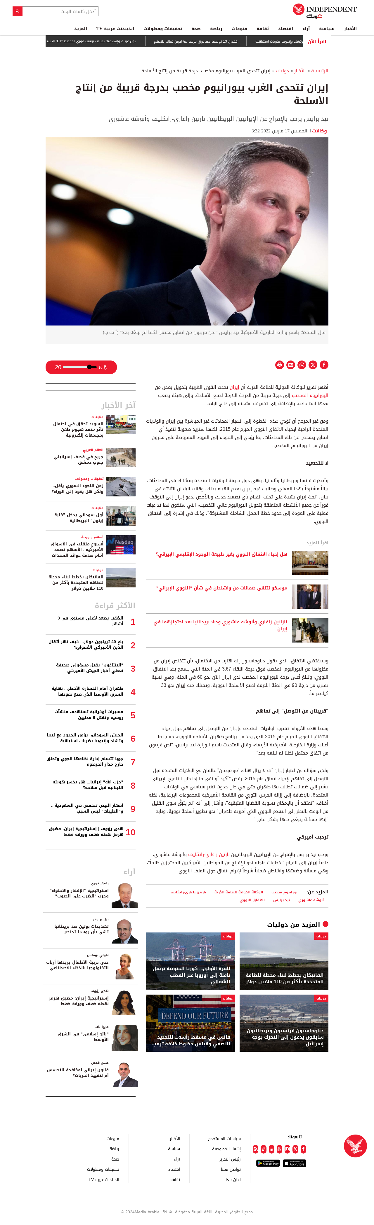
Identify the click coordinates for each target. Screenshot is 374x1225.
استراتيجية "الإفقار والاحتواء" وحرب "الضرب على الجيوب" (79, 893)
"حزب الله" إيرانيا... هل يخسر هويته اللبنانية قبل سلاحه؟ (88, 785)
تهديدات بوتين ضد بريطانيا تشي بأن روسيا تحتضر (81, 929)
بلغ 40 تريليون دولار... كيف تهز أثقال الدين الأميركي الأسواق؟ (86, 645)
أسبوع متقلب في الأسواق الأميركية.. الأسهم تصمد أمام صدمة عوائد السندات (77, 549)
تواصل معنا (231, 1169)
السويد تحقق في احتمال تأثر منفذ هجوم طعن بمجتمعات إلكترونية (78, 429)
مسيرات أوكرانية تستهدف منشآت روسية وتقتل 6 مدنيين (89, 715)
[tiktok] (263, 1149)
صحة (196, 28)
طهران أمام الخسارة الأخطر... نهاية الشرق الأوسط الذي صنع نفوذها (87, 691)
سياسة (327, 28)
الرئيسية (319, 70)
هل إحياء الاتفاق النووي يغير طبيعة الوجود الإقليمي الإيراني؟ (221, 554)
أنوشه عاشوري (311, 900)
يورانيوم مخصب (284, 892)
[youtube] (279, 1149)
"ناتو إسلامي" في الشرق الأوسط (83, 1037)
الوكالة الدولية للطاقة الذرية (238, 892)
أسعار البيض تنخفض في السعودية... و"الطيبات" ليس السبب (87, 808)
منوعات (239, 28)
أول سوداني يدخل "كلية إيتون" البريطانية (78, 518)
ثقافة (263, 28)
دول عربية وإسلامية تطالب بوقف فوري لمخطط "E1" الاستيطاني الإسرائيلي (102, 41)
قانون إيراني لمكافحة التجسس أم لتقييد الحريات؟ (78, 1073)
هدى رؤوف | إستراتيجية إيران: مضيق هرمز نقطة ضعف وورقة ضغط (86, 832)
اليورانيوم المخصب (310, 395)
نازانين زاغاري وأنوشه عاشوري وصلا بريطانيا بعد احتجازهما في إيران (220, 625)
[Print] (279, 364)
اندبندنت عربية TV (115, 28)
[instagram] (287, 1149)
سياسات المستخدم (224, 1138)
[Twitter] (295, 1149)
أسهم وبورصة (92, 537)
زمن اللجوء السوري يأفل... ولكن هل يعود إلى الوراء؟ (77, 489)
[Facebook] (303, 1149)
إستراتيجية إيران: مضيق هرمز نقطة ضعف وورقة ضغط (79, 1001)
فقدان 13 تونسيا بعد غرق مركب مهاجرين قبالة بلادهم (220, 41)
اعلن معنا (232, 1179)
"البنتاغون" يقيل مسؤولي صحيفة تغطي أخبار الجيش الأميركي (89, 668)
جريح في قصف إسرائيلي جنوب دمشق (78, 460)
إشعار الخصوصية (226, 1148)
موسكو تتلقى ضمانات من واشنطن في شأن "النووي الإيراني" (221, 588)
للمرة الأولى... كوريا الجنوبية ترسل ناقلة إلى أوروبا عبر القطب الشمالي (191, 975)
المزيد (80, 28)
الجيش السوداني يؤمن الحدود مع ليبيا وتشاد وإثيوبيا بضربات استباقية (85, 738)
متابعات (97, 417)
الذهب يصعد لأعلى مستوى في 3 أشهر (90, 621)
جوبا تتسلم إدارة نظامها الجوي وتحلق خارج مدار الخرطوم (84, 762)
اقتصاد (285, 28)
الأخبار (350, 28)
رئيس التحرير (230, 1159)
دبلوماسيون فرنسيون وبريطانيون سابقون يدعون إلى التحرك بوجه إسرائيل (285, 1037)
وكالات (320, 130)
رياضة (216, 28)
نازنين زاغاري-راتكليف (209, 854)
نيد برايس (281, 900)
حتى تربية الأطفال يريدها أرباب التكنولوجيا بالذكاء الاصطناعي (77, 965)
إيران (233, 387)
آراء (306, 28)
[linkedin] (271, 1149)
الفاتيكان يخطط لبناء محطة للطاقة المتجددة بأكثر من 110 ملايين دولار (285, 978)
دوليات (282, 70)
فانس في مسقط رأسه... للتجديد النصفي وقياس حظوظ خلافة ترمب (191, 1040)
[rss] (255, 1149)
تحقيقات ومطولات (162, 28)
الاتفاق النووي (252, 900)
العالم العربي (93, 450)
